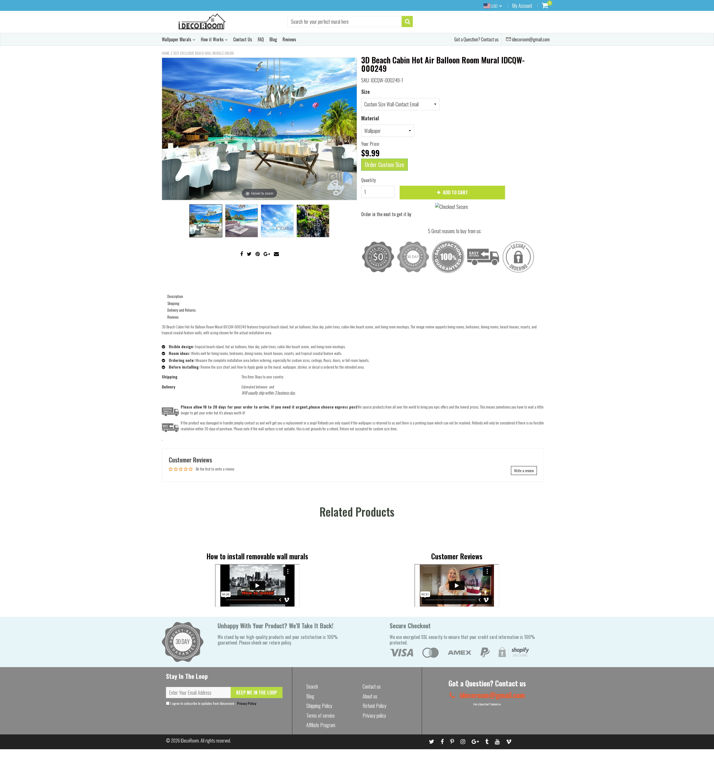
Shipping (173, 303)
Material (370, 118)
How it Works (213, 39)
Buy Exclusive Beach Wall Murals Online (203, 53)
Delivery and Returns (181, 310)
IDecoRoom (190, 740)
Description (175, 296)
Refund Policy (374, 705)
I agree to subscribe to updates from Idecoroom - (213, 703)
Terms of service (320, 715)
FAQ (261, 39)
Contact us (372, 686)
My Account (522, 5)
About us (370, 696)
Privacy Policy (246, 703)
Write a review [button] (524, 470)
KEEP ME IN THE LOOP (256, 692)
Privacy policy (374, 715)
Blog (273, 39)
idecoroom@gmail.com (530, 39)
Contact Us (242, 39)
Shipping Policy (319, 705)
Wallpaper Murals (177, 39)
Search (312, 686)
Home (166, 53)
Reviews (289, 39)
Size (365, 91)
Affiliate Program (320, 725)
